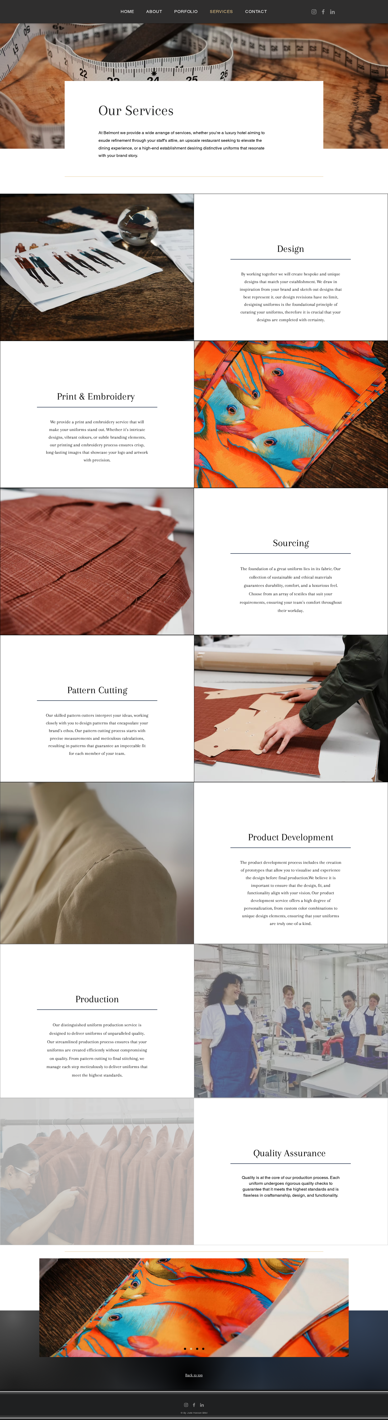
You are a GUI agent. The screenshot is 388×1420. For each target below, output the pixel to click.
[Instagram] (314, 11)
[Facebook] (323, 11)
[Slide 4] (203, 1349)
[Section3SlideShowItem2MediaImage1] (191, 1349)
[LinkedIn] (332, 11)
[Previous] (50, 1307)
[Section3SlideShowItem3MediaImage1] (197, 1349)
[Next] (338, 1307)
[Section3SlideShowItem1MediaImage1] (185, 1349)
